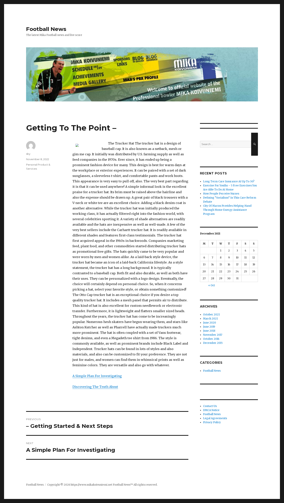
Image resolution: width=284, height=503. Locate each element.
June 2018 (209, 330)
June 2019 (209, 326)
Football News (46, 29)
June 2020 (209, 322)
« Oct (211, 285)
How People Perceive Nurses (221, 193)
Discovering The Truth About (95, 387)
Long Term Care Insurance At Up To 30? (228, 181)
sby (28, 153)
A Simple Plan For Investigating (97, 376)
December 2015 (213, 343)
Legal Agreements (215, 418)
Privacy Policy (212, 422)
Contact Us (210, 406)
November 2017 (212, 334)
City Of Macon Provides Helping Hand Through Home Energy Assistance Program (227, 210)
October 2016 (211, 339)
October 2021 (211, 314)
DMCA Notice (211, 410)
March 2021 (210, 318)
